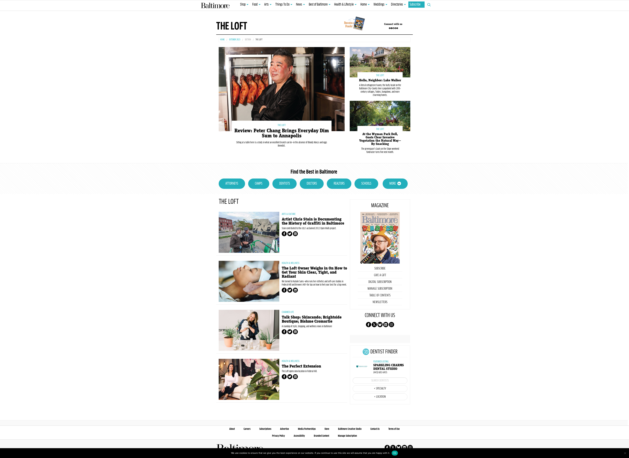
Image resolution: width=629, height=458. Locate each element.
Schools (366, 183)
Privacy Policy (278, 436)
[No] (625, 453)
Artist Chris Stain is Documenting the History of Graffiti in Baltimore (313, 221)
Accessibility (299, 436)
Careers (247, 429)
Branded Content (321, 436)
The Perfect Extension (301, 366)
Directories (397, 4)
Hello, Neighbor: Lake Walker (380, 80)
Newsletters (380, 302)
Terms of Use (394, 429)
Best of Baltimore (318, 4)
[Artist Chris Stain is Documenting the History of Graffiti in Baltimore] (249, 232)
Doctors (312, 183)
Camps (258, 183)
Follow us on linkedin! (395, 28)
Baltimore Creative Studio (350, 429)
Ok (394, 453)
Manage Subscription (380, 288)
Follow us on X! (391, 28)
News (299, 4)
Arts (266, 4)
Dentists (284, 183)
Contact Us (375, 429)
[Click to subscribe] (353, 24)
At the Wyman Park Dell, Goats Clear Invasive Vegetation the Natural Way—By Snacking (380, 139)
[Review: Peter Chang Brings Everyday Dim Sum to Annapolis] (282, 89)
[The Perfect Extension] (249, 379)
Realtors (339, 183)
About (232, 429)
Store (326, 429)
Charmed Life (288, 312)
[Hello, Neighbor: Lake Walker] (380, 62)
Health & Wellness (290, 263)
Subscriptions (265, 429)
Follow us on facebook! (390, 28)
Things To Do (282, 4)
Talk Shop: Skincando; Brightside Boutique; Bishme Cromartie (312, 319)
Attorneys (231, 183)
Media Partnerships (307, 429)
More (392, 183)
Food (255, 4)
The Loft (282, 125)
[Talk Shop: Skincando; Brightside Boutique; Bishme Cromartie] (249, 330)
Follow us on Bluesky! (393, 28)
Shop (243, 4)
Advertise (284, 429)
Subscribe (415, 4)
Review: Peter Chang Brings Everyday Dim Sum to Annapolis (281, 133)
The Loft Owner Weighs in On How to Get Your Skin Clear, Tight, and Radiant (314, 272)
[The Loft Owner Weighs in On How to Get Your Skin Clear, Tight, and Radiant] (249, 281)
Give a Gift (380, 275)
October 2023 (234, 40)
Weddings (378, 4)
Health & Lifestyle (344, 4)
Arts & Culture (288, 214)
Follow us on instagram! (397, 28)
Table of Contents (380, 295)
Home (363, 4)
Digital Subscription (380, 282)
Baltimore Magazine (215, 5)
